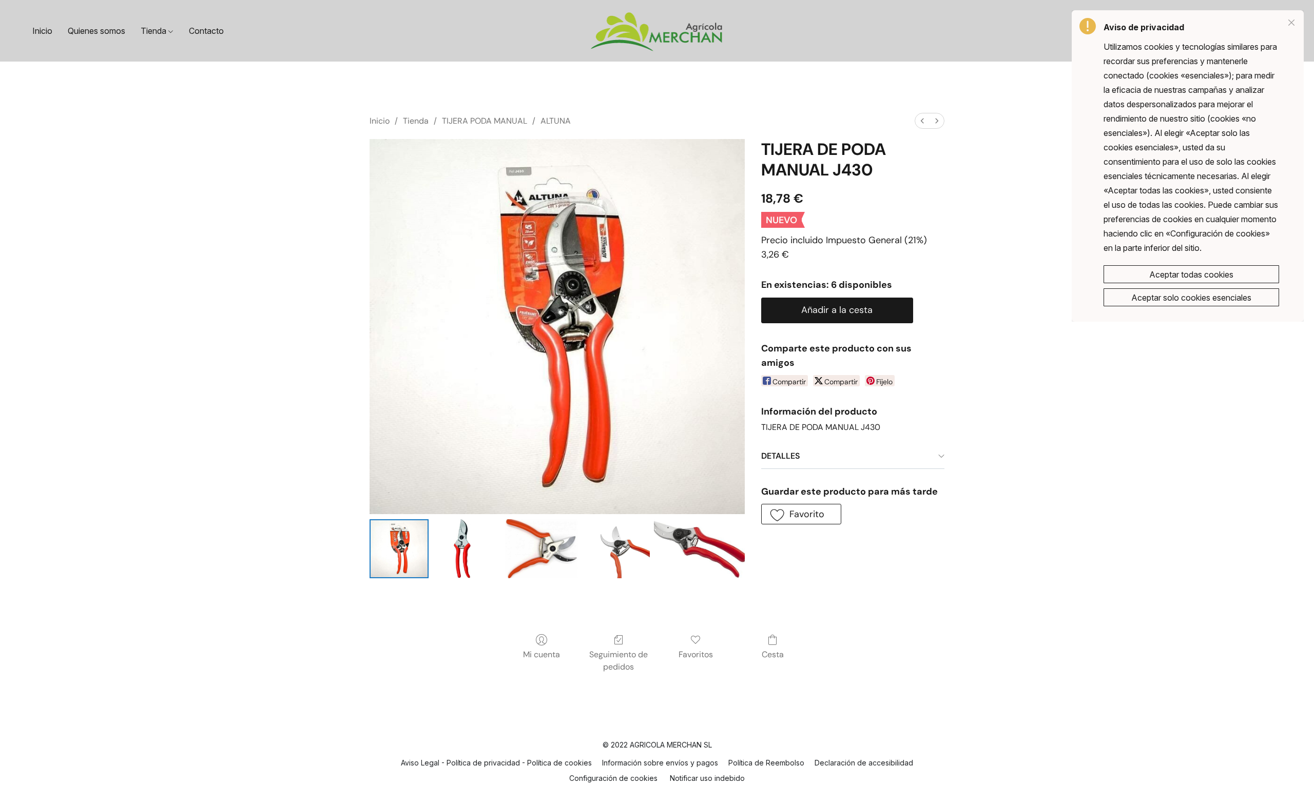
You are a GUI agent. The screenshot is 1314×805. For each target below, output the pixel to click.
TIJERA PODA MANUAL (484, 120)
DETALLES (780, 455)
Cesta (773, 654)
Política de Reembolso (766, 762)
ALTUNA (555, 120)
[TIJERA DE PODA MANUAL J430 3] (620, 548)
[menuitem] (922, 120)
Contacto (206, 31)
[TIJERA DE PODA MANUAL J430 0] (399, 548)
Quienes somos (96, 31)
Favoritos (696, 654)
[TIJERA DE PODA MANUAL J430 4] (699, 548)
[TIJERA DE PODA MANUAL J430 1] (462, 548)
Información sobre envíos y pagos (660, 762)
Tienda (154, 31)
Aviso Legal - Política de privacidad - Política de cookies (496, 762)
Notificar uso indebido (707, 778)
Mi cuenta (541, 654)
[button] (657, 30)
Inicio (42, 31)
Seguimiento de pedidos (618, 660)
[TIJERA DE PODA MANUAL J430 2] (541, 548)
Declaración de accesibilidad (864, 762)
